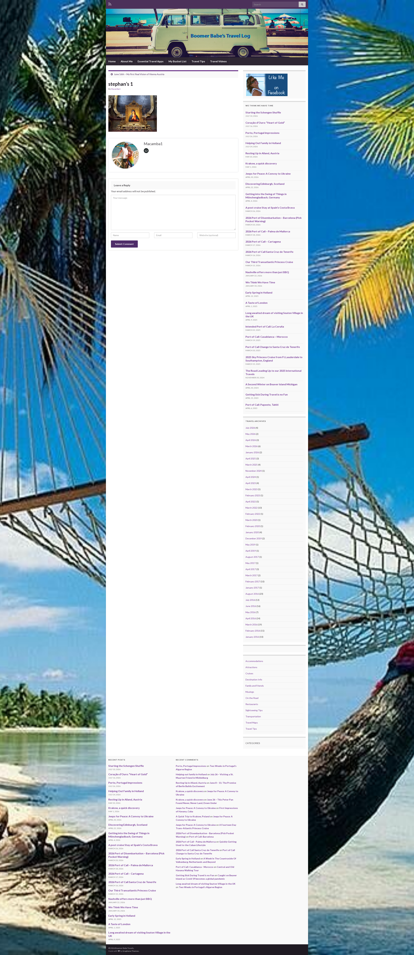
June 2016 (250, 606)
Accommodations (254, 661)
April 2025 (250, 458)
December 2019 (253, 538)
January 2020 (252, 532)
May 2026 (250, 434)
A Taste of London (256, 302)
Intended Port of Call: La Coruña (264, 326)
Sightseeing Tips (254, 710)
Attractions (251, 667)
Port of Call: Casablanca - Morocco (194, 867)
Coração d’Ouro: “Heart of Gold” (265, 122)
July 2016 (250, 600)
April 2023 (250, 483)
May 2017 (250, 563)
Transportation (253, 716)
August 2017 (252, 556)
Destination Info (253, 679)
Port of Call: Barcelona (201, 836)
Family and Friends (254, 685)
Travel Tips (198, 61)
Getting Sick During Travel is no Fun (266, 394)
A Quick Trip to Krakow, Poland (193, 816)
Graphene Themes (131, 951)
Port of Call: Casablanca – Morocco (266, 336)
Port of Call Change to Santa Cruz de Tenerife (272, 346)
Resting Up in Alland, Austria (262, 153)
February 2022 (252, 513)
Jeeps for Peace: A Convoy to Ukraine (268, 173)
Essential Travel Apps (150, 61)
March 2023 (251, 489)
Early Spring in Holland (258, 292)
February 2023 (252, 495)
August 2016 (252, 593)
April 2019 (250, 550)
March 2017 (251, 575)
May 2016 (250, 612)
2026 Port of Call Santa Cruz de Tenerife (269, 251)
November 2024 (253, 470)
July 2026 (250, 427)
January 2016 (252, 636)
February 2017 (252, 581)
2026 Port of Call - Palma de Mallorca (196, 841)
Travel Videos (218, 61)
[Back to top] (407, 948)
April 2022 (250, 501)
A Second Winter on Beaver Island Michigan (271, 384)
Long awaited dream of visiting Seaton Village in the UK (205, 883)
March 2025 (251, 464)
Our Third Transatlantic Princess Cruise (269, 261)
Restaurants (251, 704)
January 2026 (252, 452)
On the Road (251, 698)
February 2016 (252, 630)
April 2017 (250, 569)
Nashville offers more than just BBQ (267, 272)
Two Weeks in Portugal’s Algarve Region (200, 887)
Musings (249, 691)
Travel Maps (251, 722)
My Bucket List (177, 61)
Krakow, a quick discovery (261, 163)
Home (112, 61)
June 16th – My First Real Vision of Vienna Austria (139, 74)
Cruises (249, 673)
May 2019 (250, 544)
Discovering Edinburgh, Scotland (264, 183)
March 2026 (251, 446)
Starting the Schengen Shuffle (263, 112)
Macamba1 (115, 89)
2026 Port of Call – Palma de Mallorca (267, 231)
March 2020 (251, 520)
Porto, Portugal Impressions (262, 132)
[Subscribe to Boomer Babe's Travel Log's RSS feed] (109, 3)
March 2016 (251, 624)
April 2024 (250, 477)
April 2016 (250, 618)
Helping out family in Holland (191, 774)
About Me (127, 61)
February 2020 (252, 526)
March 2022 (251, 507)
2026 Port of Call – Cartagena (263, 241)
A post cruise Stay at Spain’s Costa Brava (270, 207)
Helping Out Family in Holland (263, 142)
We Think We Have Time (260, 282)
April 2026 (250, 440)
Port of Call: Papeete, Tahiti (261, 404)
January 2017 (252, 587)
